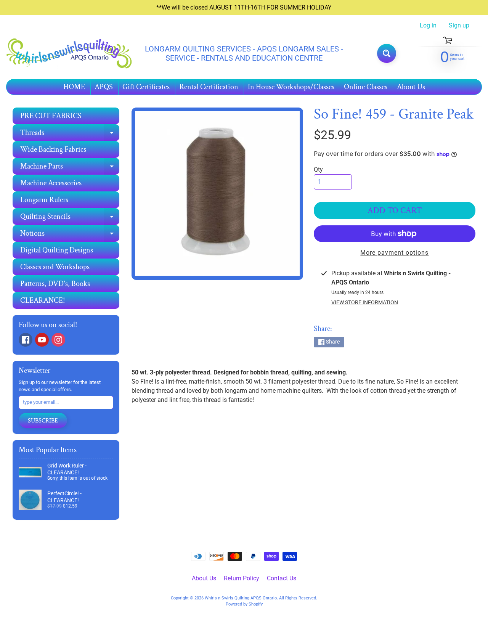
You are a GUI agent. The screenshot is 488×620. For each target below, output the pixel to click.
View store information (364, 302)
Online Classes (365, 87)
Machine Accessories (51, 183)
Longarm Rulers (44, 200)
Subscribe (43, 421)
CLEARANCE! (42, 300)
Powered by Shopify (244, 604)
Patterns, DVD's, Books (55, 284)
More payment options (394, 252)
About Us (411, 87)
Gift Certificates (146, 87)
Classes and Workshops (55, 267)
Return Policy (241, 578)
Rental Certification (208, 87)
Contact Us (281, 578)
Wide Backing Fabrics (53, 149)
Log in (428, 25)
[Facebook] (25, 340)
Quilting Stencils (69, 218)
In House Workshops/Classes (291, 87)
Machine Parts (69, 168)
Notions (69, 235)
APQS (104, 87)
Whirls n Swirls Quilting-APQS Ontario (241, 598)
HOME (74, 87)
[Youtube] (42, 340)
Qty (318, 169)
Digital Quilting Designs (56, 250)
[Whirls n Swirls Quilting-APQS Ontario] (69, 53)
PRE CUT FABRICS (51, 116)
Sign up (459, 25)
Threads (69, 134)
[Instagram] (58, 340)
